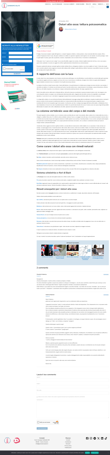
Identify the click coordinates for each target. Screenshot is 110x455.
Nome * (39, 377)
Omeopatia (48, 4)
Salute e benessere (57, 4)
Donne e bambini (80, 4)
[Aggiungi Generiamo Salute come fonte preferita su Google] (45, 46)
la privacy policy (12, 64)
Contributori (68, 442)
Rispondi (106, 274)
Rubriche (100, 4)
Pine (38, 180)
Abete (40, 157)
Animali (94, 4)
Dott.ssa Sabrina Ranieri (71, 29)
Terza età (88, 4)
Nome (4, 57)
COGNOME (5, 61)
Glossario (68, 444)
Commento (40, 400)
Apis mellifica (40, 199)
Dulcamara (39, 221)
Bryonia (38, 209)
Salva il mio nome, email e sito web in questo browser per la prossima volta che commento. (61, 396)
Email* (4, 53)
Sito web (39, 390)
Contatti (68, 440)
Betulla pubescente (43, 163)
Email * (38, 383)
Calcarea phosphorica (42, 218)
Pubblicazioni (68, 447)
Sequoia (40, 168)
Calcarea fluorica (40, 214)
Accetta (87, 452)
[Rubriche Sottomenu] (103, 4)
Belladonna (39, 206)
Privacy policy (68, 445)
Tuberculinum (40, 226)
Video (107, 4)
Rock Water (39, 183)
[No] (108, 453)
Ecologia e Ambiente (69, 4)
